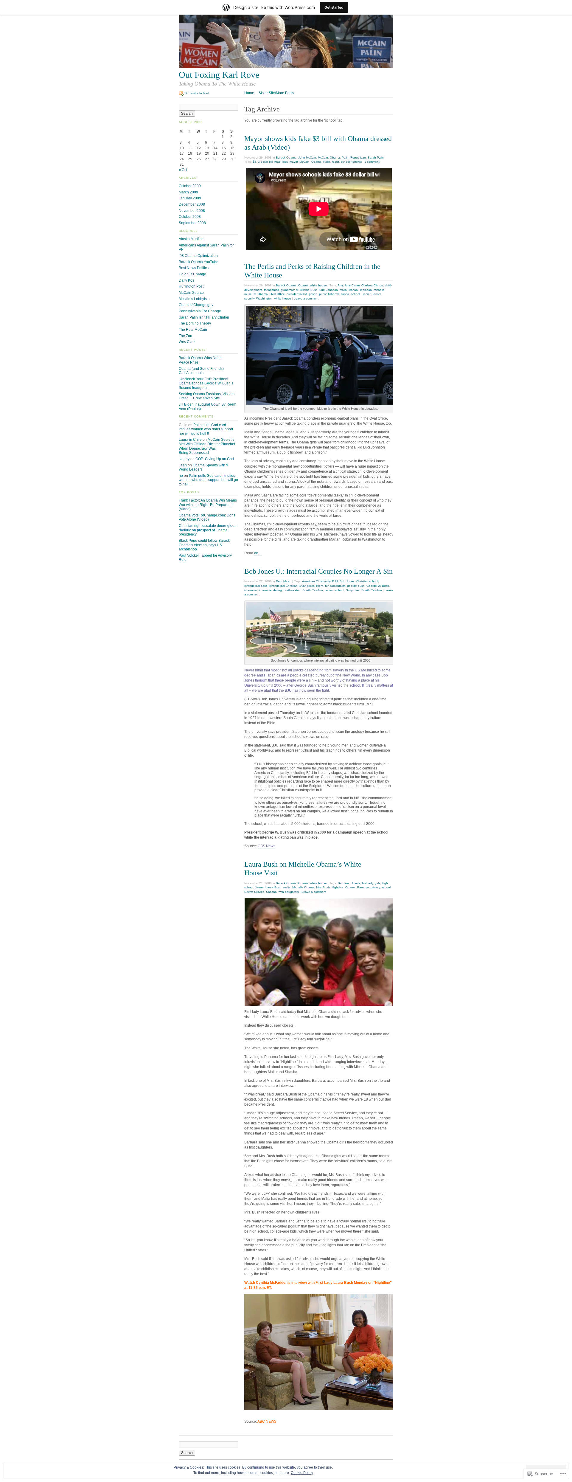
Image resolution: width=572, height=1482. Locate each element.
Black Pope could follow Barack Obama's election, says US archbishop (204, 545)
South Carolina (371, 590)
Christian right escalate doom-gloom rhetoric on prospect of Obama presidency (208, 530)
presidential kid (297, 294)
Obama (335, 157)
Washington (264, 298)
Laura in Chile (190, 439)
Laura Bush (273, 887)
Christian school (367, 581)
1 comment (372, 161)
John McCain (307, 157)
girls (377, 883)
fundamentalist (335, 585)
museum (250, 294)
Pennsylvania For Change (200, 311)
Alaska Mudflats (191, 239)
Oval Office (277, 294)
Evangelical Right (311, 585)
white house (318, 285)
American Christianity (316, 581)
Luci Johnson (328, 289)
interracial (250, 590)
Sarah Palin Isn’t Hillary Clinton (204, 317)
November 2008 (192, 211)
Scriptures (353, 590)
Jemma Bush (309, 289)
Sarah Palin (376, 157)
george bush (356, 585)
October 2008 (190, 217)
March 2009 (188, 192)
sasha (345, 294)
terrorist (357, 161)
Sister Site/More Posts (276, 93)
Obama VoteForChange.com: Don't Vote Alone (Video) (207, 517)
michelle (379, 289)
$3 (254, 161)
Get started (333, 7)
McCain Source (191, 293)
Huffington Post (191, 286)
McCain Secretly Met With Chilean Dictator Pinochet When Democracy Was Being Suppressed (207, 446)
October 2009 (190, 186)
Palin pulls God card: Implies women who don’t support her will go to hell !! (206, 429)
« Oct (183, 170)
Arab (277, 161)
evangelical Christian (283, 585)
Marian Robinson (360, 289)
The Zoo (185, 336)
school (345, 161)
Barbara (343, 883)
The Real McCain (193, 330)
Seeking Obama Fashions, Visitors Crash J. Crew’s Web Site (206, 396)
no (181, 476)
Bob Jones (347, 581)
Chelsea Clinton (372, 285)
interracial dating (270, 590)
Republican (358, 157)
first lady (367, 883)
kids (285, 161)
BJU (335, 581)
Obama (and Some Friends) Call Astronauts (201, 371)
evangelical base (256, 585)
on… (258, 553)
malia (343, 289)
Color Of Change (192, 274)
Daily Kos (186, 280)
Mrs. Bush (323, 887)
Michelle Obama (303, 887)
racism (329, 590)
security (249, 298)
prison (313, 294)
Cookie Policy (302, 1473)
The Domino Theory (195, 323)
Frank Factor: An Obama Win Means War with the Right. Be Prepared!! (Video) (208, 504)
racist (335, 161)
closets (355, 883)
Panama (363, 887)
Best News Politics (194, 268)
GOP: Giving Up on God (214, 459)
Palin (345, 157)
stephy (184, 459)
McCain (323, 157)
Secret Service (372, 294)
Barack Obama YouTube (198, 262)
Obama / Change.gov (196, 305)
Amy (340, 285)
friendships (271, 289)
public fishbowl (329, 294)
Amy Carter (352, 285)
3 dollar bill (265, 161)
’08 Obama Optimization (198, 256)
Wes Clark (187, 342)
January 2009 (190, 198)
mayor (294, 161)
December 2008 (192, 204)
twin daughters (289, 891)
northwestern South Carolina (303, 590)
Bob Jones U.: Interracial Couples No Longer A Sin (318, 571)
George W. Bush (377, 585)
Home (249, 93)
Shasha (271, 891)
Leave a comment (306, 298)
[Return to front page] (286, 67)
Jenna (259, 887)
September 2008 (192, 223)
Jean (183, 465)
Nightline (337, 887)
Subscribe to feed (197, 93)
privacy (375, 887)
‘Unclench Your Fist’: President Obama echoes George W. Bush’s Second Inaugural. (206, 383)
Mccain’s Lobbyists (194, 299)
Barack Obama (286, 157)
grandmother (289, 289)
